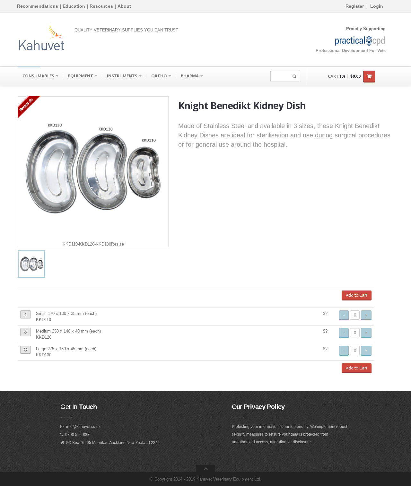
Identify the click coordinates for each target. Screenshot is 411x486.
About (124, 6)
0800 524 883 (77, 434)
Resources (101, 6)
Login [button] (376, 6)
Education (74, 6)
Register (354, 6)
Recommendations (37, 6)
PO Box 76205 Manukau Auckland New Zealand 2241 (113, 442)
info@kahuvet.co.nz (83, 426)
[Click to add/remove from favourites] (25, 314)
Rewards (26, 104)
